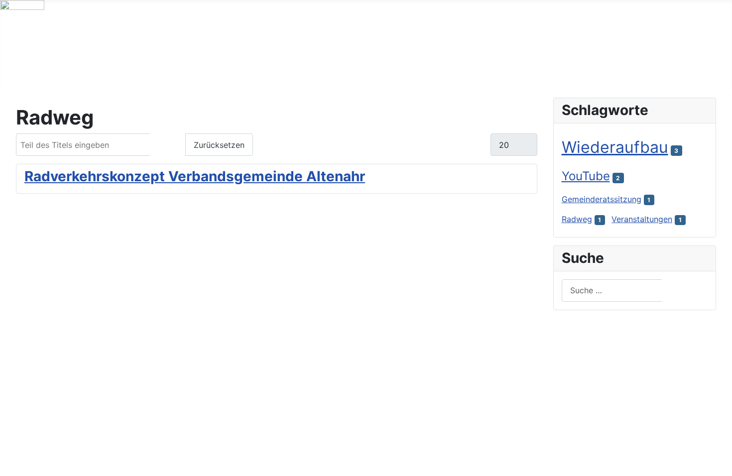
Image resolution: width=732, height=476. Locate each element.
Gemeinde (127, 70)
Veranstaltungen (641, 219)
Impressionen (325, 70)
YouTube (586, 176)
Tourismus (195, 70)
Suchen (685, 290)
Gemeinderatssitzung (601, 199)
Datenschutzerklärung (172, 445)
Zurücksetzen (219, 145)
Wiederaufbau (615, 147)
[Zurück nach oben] (719, 463)
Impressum (87, 445)
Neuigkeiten (57, 70)
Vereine (257, 70)
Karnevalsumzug (270, 445)
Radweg (577, 219)
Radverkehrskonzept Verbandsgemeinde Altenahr (194, 176)
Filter (167, 145)
